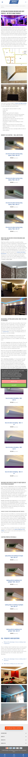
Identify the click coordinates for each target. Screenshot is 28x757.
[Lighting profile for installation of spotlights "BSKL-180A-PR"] (14, 594)
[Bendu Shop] (14, 2)
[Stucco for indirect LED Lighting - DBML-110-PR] (14, 436)
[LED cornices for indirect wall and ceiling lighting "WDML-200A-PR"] (14, 143)
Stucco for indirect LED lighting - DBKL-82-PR (14, 472)
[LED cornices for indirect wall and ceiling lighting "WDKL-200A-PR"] (14, 167)
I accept (14, 385)
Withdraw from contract (14, 728)
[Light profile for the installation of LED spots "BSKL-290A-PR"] (14, 545)
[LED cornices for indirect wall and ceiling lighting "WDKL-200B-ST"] (14, 192)
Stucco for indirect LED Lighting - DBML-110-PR (14, 448)
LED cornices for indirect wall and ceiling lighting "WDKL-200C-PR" (14, 228)
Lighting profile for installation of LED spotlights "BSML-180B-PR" (14, 630)
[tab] (14, 643)
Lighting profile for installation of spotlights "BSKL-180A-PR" (14, 605)
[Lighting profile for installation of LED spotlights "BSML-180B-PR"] (14, 618)
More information (6, 378)
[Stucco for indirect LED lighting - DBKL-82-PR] (14, 461)
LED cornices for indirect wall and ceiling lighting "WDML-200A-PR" (14, 154)
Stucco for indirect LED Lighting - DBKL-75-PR (14, 423)
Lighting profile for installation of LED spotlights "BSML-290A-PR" (14, 581)
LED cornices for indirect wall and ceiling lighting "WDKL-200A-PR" (14, 179)
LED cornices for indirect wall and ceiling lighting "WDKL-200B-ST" (14, 203)
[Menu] (2, 2)
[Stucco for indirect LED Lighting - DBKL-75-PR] (14, 412)
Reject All (14, 381)
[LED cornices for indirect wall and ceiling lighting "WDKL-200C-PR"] (14, 216)
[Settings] (25, 2)
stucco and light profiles (21, 103)
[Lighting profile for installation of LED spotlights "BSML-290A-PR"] (14, 569)
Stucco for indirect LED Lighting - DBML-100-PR (14, 399)
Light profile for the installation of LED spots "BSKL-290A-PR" (14, 556)
